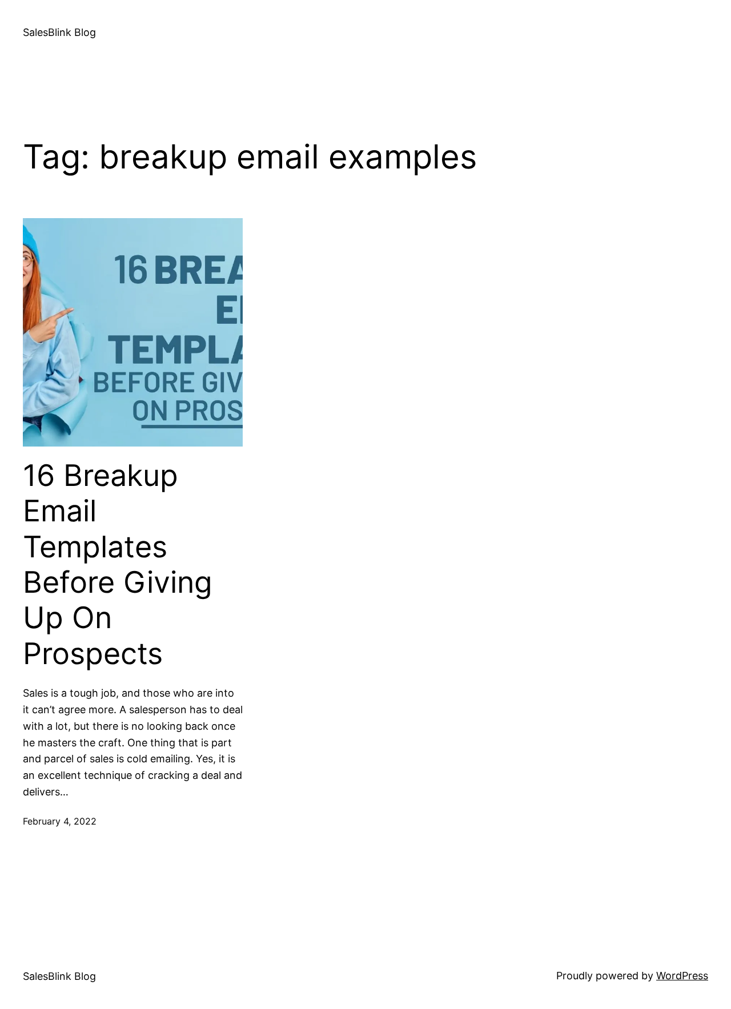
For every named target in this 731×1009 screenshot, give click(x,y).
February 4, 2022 (60, 821)
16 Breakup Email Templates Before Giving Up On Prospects (117, 565)
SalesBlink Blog (59, 32)
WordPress (682, 976)
